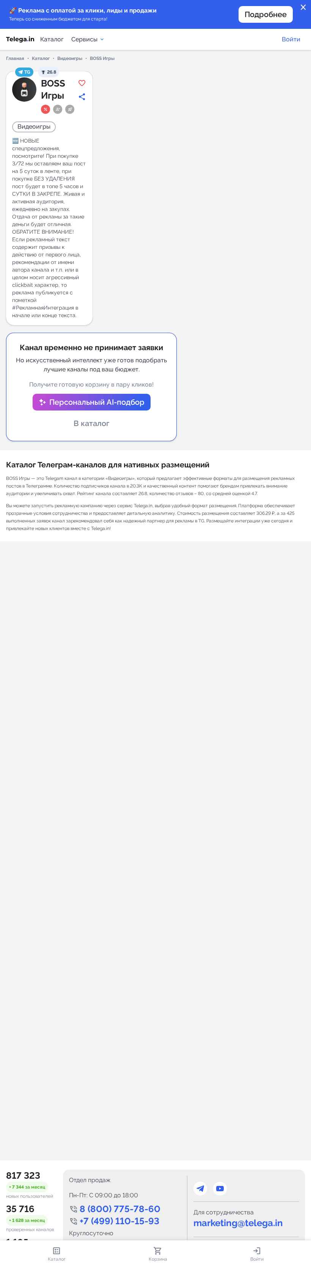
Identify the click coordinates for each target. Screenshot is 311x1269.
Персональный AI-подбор (97, 402)
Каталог (52, 39)
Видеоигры (69, 58)
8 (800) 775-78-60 (120, 1208)
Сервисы (84, 39)
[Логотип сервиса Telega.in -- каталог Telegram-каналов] (20, 39)
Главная (15, 58)
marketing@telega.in (238, 1222)
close (303, 7)
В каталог (91, 423)
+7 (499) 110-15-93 (119, 1221)
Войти (291, 39)
